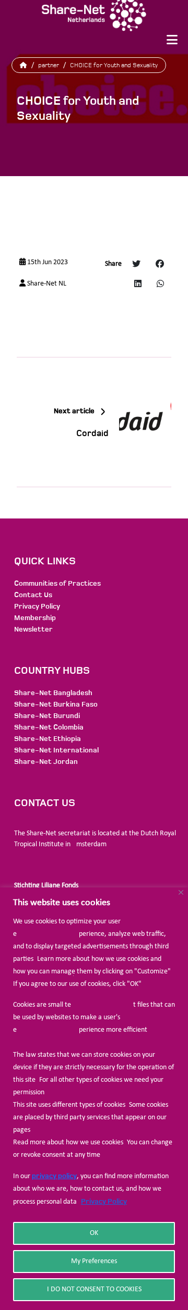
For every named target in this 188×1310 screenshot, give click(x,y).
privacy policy (54, 1175)
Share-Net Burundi (47, 715)
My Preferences (94, 1261)
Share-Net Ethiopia (47, 738)
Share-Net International (56, 750)
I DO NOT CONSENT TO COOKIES (94, 1289)
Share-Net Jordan (46, 761)
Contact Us (33, 594)
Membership (35, 617)
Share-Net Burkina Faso (56, 704)
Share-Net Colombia (49, 727)
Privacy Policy (104, 1201)
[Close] (181, 892)
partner (48, 65)
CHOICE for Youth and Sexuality (114, 65)
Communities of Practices (57, 583)
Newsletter (33, 629)
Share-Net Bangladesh (53, 692)
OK (94, 1233)
